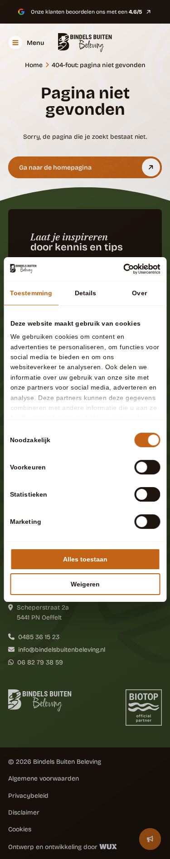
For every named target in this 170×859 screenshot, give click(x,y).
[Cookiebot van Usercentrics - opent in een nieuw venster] (121, 269)
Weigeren (85, 584)
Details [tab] (86, 293)
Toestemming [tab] (31, 293)
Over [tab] (139, 293)
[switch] (147, 467)
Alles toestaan (85, 559)
